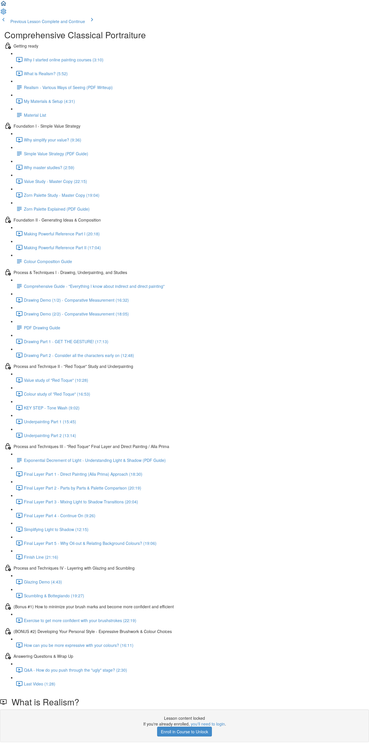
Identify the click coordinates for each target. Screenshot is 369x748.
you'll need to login (208, 724)
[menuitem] (3, 13)
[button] (3, 5)
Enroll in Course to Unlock (184, 731)
